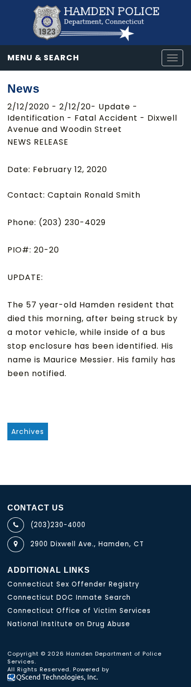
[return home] (95, 22)
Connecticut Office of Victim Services (79, 610)
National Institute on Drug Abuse (68, 624)
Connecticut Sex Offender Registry (73, 584)
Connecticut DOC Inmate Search (69, 597)
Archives (27, 431)
